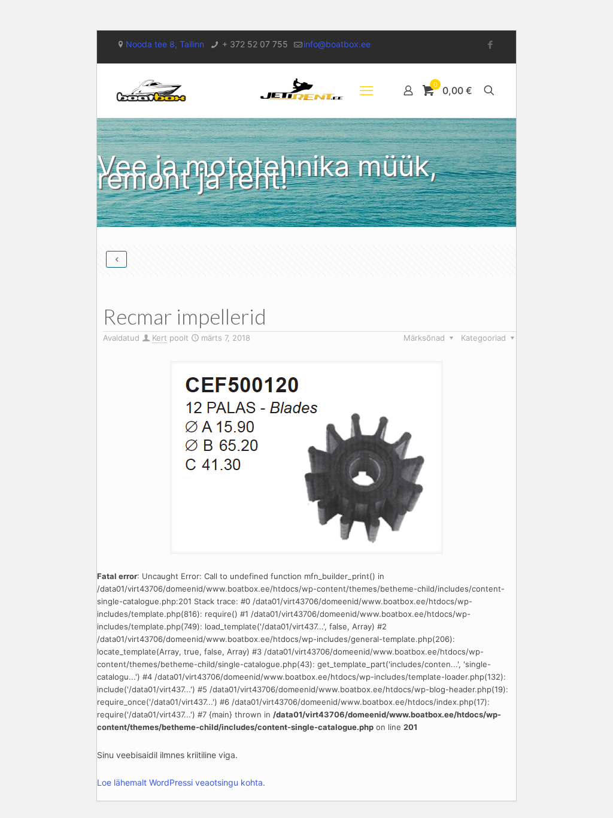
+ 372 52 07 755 (254, 44)
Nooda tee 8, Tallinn (165, 44)
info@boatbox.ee (337, 44)
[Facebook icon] (489, 44)
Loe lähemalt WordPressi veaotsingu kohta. (181, 782)
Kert (159, 338)
